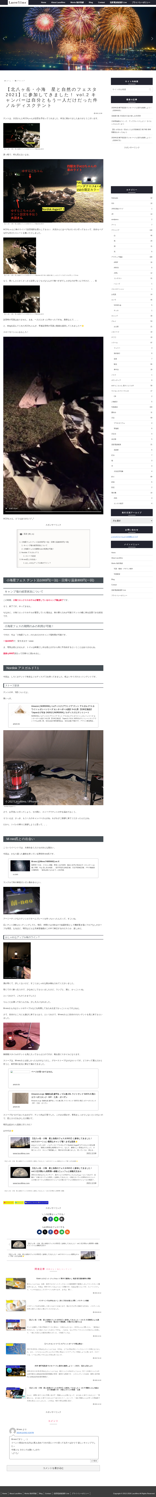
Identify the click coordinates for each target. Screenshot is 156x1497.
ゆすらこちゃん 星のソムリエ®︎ (37, 1202)
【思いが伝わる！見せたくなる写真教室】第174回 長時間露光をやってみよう (131, 131)
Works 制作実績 (117, 563)
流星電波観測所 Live (118, 590)
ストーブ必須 (30, 556)
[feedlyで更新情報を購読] (61, 1232)
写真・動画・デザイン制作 (123, 569)
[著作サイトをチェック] (39, 1232)
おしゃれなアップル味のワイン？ (38, 563)
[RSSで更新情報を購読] (67, 1232)
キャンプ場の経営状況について (35, 545)
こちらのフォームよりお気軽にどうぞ (124, 537)
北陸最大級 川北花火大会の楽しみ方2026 (126, 116)
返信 (95, 1461)
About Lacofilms (117, 558)
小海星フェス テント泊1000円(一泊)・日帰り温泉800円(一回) (45, 542)
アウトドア (9, 1202)
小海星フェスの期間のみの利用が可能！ (39, 549)
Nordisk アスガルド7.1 (30, 552)
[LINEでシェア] (56, 1219)
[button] (4, 39)
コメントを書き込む (53, 1468)
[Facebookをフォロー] (50, 1232)
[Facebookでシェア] (50, 1219)
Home (113, 553)
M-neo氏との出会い (29, 559)
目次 (26, 534)
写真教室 (117, 574)
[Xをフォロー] (45, 1232)
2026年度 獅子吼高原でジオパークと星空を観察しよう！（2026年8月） (131, 109)
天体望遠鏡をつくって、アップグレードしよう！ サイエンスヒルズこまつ (131, 122)
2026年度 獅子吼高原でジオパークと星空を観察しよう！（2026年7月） (131, 139)
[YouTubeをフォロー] (56, 1232)
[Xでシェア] (45, 1219)
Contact (114, 585)
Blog (113, 579)
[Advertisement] (132, 166)
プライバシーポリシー (119, 595)
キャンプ (20, 1202)
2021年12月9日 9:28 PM (25, 1433)
